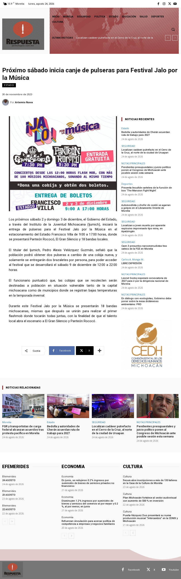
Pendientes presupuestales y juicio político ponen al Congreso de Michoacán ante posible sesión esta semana (146, 170)
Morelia (6, 422)
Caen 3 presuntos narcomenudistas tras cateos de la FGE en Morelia (144, 247)
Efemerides (9, 476)
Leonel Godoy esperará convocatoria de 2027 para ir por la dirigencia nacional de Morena (144, 281)
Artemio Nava (24, 102)
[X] (169, 4)
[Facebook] (158, 4)
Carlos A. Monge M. (132, 259)
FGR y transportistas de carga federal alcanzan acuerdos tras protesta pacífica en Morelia (23, 430)
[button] (173, 29)
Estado (9, 85)
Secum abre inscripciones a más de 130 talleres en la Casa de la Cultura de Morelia (150, 482)
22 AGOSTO (8, 509)
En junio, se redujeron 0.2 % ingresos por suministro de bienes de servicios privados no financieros (88, 483)
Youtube (174, 569)
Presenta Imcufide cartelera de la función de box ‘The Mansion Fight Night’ (146, 189)
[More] (99, 350)
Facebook (134, 569)
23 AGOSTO (8, 494)
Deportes (126, 184)
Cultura (127, 476)
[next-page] (12, 521)
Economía (67, 476)
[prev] (168, 38)
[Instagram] (164, 4)
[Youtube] (175, 4)
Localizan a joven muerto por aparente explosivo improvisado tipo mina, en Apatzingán (143, 228)
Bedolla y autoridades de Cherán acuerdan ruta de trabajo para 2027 (145, 133)
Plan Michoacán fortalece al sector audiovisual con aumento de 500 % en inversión (150, 499)
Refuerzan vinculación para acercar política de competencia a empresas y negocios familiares (88, 522)
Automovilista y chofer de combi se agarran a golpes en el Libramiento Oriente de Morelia (146, 208)
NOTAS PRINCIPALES (133, 163)
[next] (175, 38)
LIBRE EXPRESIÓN (131, 263)
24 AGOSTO (8, 480)
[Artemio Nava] (6, 102)
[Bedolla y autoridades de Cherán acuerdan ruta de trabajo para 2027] (68, 406)
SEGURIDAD (128, 146)
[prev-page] (5, 521)
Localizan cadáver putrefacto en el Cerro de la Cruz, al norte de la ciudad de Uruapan (146, 151)
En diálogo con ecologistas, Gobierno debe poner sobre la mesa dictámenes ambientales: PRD (146, 301)
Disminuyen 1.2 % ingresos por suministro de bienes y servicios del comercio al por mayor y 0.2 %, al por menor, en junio (90, 503)
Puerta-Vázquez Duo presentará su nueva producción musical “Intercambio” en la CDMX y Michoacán (150, 518)
